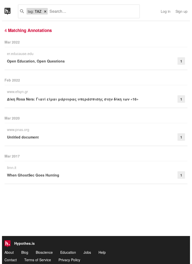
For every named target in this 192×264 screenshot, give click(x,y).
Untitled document (23, 137)
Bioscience (44, 252)
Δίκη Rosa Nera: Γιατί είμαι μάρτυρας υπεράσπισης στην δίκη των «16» (72, 99)
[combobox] (92, 11)
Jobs (87, 252)
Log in (165, 11)
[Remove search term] (45, 11)
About (9, 252)
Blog (24, 252)
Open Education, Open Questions (36, 61)
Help (102, 252)
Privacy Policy (69, 259)
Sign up (182, 11)
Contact (10, 259)
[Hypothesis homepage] (11, 11)
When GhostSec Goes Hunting (33, 175)
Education (68, 252)
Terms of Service (37, 259)
